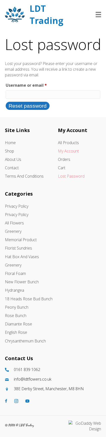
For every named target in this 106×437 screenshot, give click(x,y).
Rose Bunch (15, 315)
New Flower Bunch (22, 282)
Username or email (35, 85)
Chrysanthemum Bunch (25, 341)
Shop (9, 151)
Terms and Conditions (24, 176)
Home (10, 142)
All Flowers (14, 223)
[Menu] (98, 14)
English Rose (16, 332)
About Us (13, 159)
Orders (64, 159)
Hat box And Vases (22, 256)
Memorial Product (21, 239)
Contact (12, 167)
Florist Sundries (18, 248)
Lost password (71, 176)
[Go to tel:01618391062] (53, 369)
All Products (68, 142)
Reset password (28, 106)
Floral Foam (15, 273)
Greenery (13, 231)
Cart (61, 167)
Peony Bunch (16, 307)
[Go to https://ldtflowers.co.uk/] (42, 14)
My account (68, 151)
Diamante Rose (18, 324)
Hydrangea (14, 290)
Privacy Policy (16, 206)
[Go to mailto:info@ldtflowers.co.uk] (53, 379)
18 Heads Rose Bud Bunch (29, 299)
